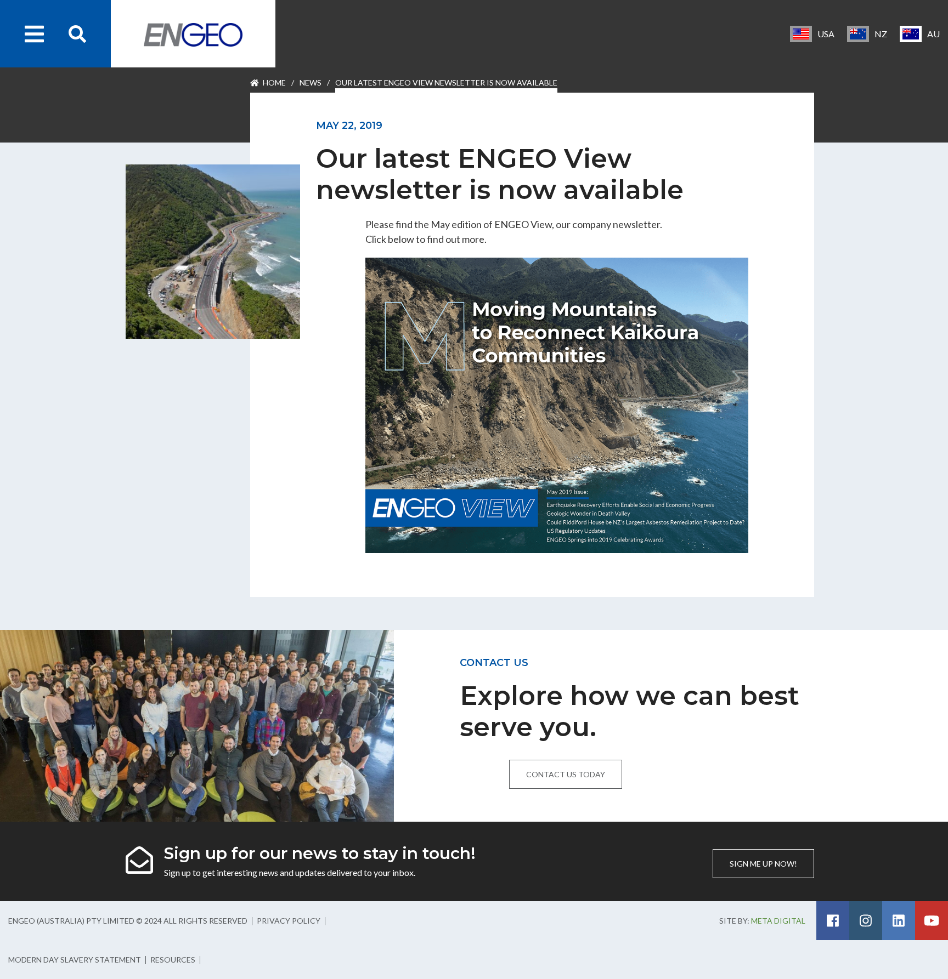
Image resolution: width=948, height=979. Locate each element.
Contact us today (565, 774)
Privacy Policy (288, 920)
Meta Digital (778, 920)
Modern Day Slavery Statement (74, 959)
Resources (172, 959)
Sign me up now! (763, 863)
